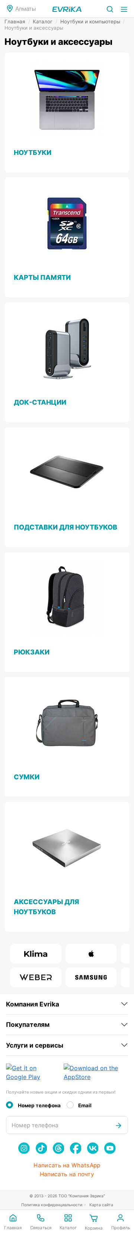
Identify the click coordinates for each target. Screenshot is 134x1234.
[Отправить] (118, 1125)
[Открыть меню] (124, 8)
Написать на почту (67, 1174)
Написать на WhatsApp (67, 1165)
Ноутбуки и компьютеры (92, 21)
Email (85, 1105)
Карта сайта (101, 1205)
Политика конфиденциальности (51, 1205)
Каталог (45, 21)
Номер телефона (39, 1105)
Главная (17, 21)
